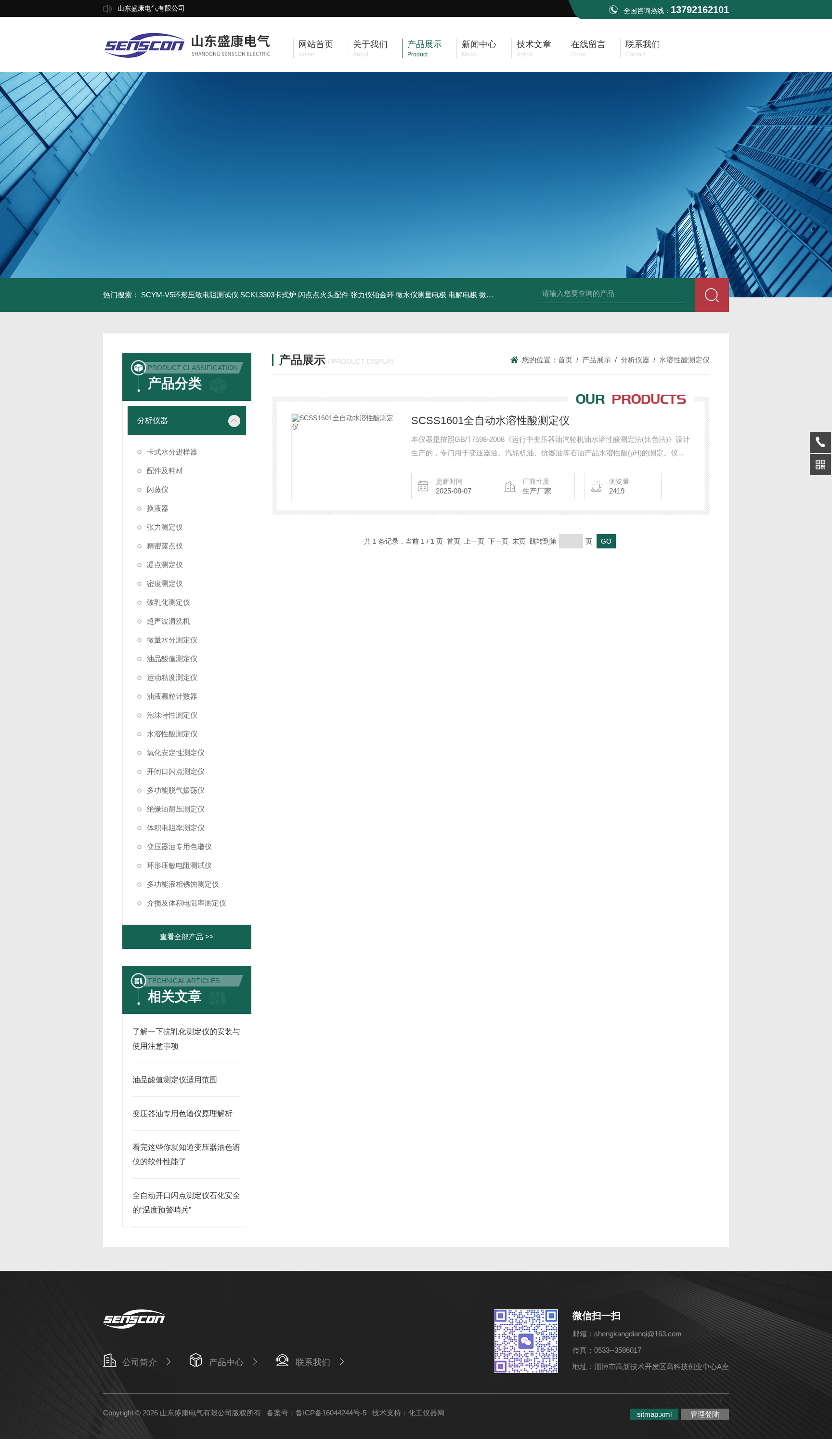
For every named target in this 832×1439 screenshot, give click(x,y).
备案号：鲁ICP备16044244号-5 (316, 1413)
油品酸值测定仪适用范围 (174, 1080)
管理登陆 (704, 1414)
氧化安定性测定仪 (176, 752)
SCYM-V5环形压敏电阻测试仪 (189, 295)
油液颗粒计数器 (172, 696)
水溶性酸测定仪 (172, 734)
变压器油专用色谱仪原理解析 (182, 1113)
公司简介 (139, 1362)
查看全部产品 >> (187, 937)
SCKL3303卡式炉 (268, 295)
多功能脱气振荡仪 (176, 790)
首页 (565, 360)
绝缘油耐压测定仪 (176, 809)
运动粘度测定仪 (172, 677)
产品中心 (226, 1362)
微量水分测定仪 (172, 640)
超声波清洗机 (168, 621)
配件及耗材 (165, 470)
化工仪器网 (426, 1413)
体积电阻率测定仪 (176, 828)
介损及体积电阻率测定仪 (186, 903)
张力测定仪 (165, 527)
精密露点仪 (165, 546)
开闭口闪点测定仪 (176, 771)
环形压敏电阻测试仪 (179, 865)
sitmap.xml (654, 1414)
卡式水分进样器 (172, 452)
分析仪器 (152, 420)
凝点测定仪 (165, 564)
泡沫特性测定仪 (172, 715)
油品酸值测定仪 (172, 658)
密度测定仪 (165, 583)
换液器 (158, 508)
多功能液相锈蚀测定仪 (183, 884)
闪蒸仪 (158, 489)
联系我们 (313, 1362)
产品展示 (596, 360)
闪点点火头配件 (323, 295)
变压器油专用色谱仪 (179, 846)
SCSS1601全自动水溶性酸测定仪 (490, 420)
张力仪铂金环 (372, 295)
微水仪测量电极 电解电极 (436, 295)
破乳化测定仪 (168, 602)
